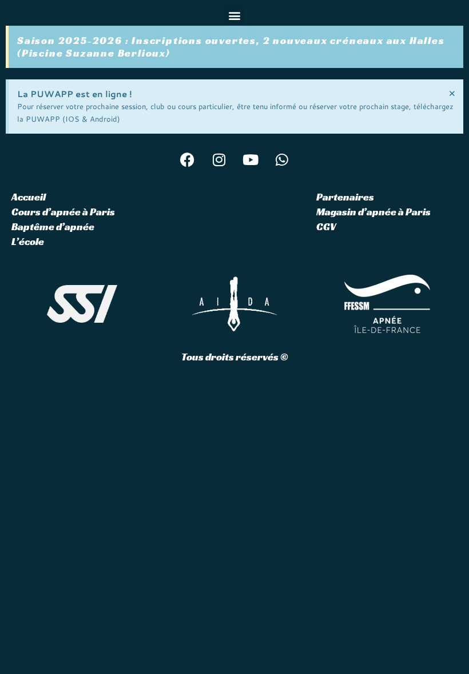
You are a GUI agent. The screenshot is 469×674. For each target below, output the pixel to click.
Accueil (28, 196)
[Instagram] (219, 159)
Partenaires (345, 196)
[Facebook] (187, 159)
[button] (234, 15)
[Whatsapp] (282, 159)
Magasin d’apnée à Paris (373, 211)
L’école (27, 241)
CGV (326, 226)
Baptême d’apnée (52, 226)
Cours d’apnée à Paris (63, 211)
